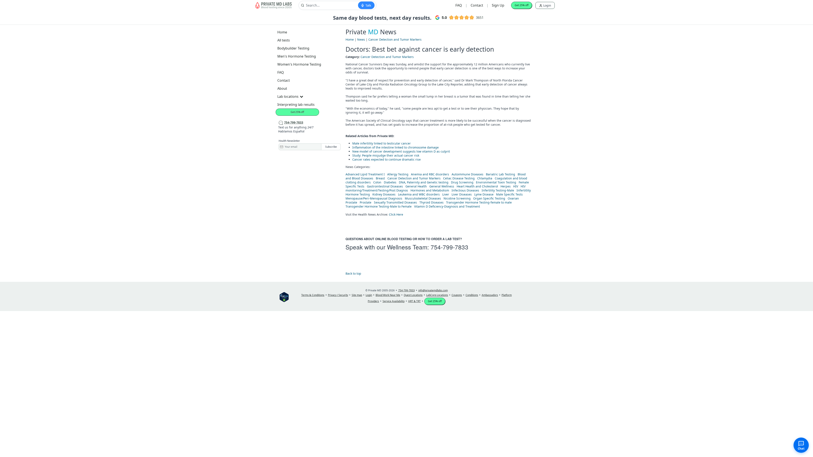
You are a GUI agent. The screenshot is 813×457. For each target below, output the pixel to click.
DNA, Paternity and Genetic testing (423, 182)
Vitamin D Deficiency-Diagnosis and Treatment (447, 206)
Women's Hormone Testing (299, 64)
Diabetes (390, 182)
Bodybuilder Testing (293, 48)
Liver (445, 194)
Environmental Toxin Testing (496, 182)
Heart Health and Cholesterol (477, 186)
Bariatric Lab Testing (500, 174)
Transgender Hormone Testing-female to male (479, 202)
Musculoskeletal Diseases (423, 198)
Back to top (353, 273)
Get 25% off (521, 5)
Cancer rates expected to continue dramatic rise (386, 159)
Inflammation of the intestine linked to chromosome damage (395, 147)
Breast (380, 178)
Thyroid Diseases (431, 202)
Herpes (506, 186)
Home (282, 32)
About (282, 88)
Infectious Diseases (465, 190)
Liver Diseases (462, 194)
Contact (477, 5)
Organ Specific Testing (489, 198)
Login (546, 5)
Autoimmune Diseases (467, 174)
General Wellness (441, 186)
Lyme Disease (484, 194)
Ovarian (513, 198)
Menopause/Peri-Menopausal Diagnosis (374, 198)
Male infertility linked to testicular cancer (381, 143)
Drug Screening (462, 182)
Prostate (351, 202)
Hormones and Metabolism (430, 190)
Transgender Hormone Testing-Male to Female (379, 206)
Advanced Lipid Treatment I (365, 174)
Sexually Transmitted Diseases (395, 202)
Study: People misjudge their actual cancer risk (385, 155)
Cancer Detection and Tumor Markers (395, 39)
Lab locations (288, 96)
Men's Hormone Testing (296, 56)
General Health (416, 186)
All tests (283, 40)
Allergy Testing (397, 174)
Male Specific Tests (509, 194)
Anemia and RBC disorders (430, 174)
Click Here (396, 214)
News (361, 39)
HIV (515, 186)
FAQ (458, 5)
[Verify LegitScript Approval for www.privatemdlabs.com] (284, 297)
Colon (377, 182)
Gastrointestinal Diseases (385, 186)
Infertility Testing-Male (498, 190)
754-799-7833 (449, 247)
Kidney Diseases (383, 194)
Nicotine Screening (457, 198)
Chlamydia (484, 178)
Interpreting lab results (296, 104)
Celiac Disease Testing (459, 178)
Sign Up (498, 5)
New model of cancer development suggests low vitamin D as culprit (401, 151)
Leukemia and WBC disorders (419, 194)
